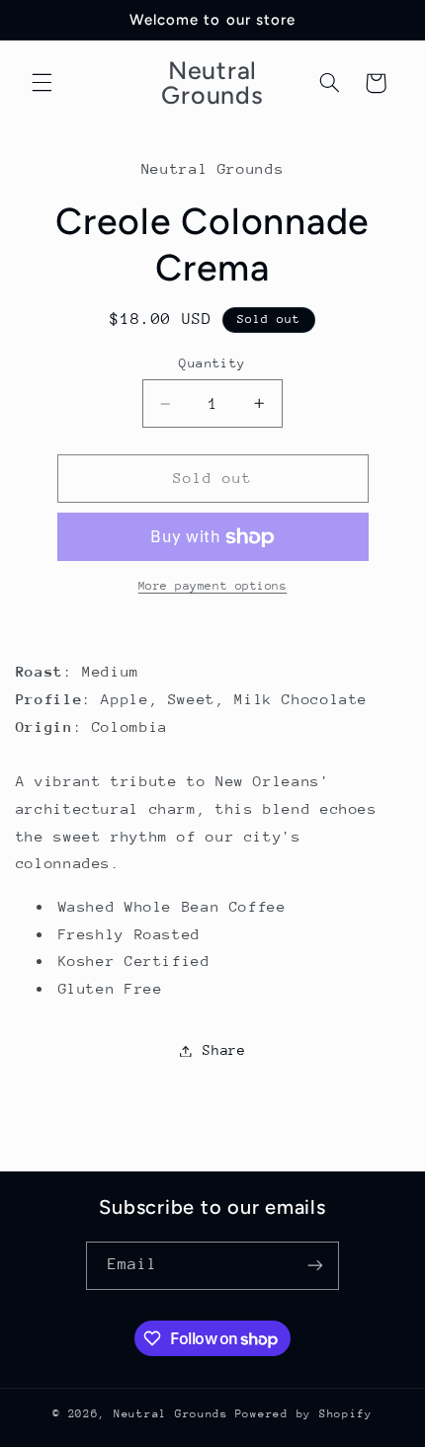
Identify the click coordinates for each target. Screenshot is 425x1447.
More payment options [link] (213, 586)
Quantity (212, 363)
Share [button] (224, 1050)
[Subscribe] (315, 1266)
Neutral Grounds (171, 1413)
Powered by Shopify (304, 1413)
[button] (41, 83)
